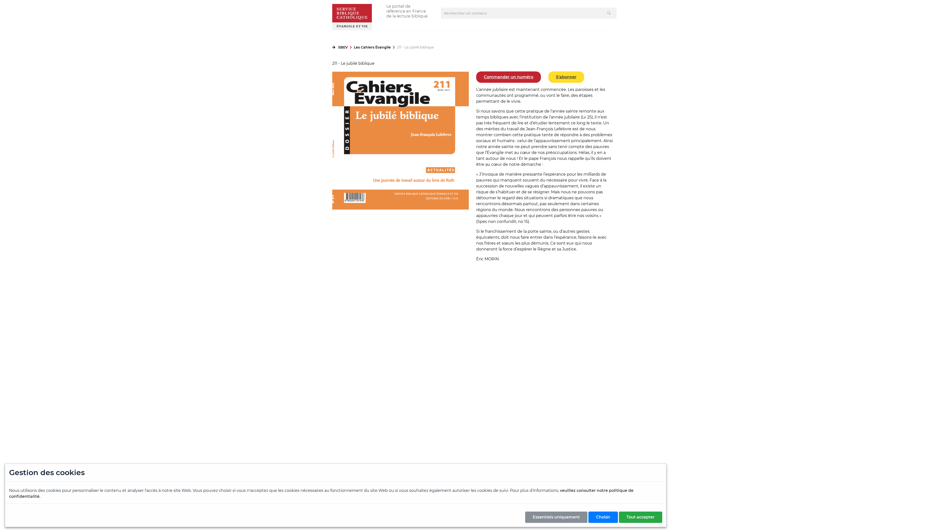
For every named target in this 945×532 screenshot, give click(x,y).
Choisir (603, 517)
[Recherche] (609, 13)
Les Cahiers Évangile (372, 47)
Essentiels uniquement (556, 517)
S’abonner (566, 77)
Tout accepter (641, 517)
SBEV (343, 47)
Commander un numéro (508, 77)
